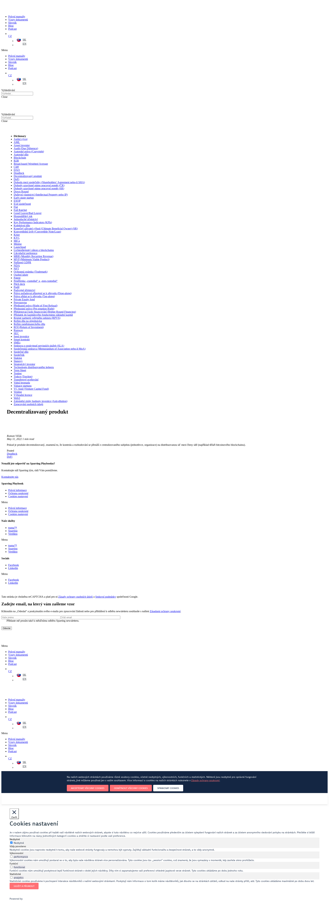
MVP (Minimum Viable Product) (31, 259)
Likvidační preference (25, 253)
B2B (16, 160)
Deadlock (19, 173)
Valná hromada (22, 382)
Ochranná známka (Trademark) (30, 271)
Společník (19, 354)
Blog (11, 25)
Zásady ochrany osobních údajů (75, 596)
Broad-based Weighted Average (31, 163)
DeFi (16, 179)
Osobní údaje (21, 274)
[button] (99, 50)
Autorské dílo (21, 154)
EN (24, 43)
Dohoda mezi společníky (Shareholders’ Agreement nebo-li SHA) (49, 182)
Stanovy (18, 361)
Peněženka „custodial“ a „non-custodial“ (36, 280)
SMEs (17, 342)
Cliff (16, 166)
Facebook (13, 565)
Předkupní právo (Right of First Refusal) (35, 305)
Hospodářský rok (23, 216)
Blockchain (20, 157)
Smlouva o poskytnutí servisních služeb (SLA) (39, 345)
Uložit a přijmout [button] (24, 886)
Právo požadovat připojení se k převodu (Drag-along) (42, 293)
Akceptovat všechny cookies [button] (87, 788)
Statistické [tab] (15, 874)
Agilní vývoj (20, 139)
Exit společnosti (22, 203)
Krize (17, 234)
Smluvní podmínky (105, 596)
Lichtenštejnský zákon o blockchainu (34, 250)
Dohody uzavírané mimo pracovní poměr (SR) (39, 188)
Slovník (12, 22)
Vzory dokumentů (18, 19)
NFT (16, 268)
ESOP (17, 200)
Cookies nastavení (18, 496)
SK (24, 39)
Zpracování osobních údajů (28, 404)
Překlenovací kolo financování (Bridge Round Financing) (45, 311)
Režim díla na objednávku (28, 321)
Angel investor (22, 145)
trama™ (12, 527)
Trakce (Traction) (23, 376)
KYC (17, 237)
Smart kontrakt (22, 339)
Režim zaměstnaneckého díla (29, 324)
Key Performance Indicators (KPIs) (33, 222)
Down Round (21, 191)
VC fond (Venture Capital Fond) (31, 388)
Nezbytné (19, 842)
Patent (17, 277)
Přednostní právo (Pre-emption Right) (34, 308)
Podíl (16, 287)
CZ (10, 36)
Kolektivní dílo (22, 225)
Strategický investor (24, 364)
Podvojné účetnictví (24, 290)
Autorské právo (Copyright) (29, 151)
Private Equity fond (24, 299)
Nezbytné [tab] (15, 839)
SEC (16, 333)
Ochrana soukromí (18, 493)
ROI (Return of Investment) (29, 327)
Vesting (18, 391)
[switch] (11, 856)
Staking (18, 358)
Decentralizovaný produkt (28, 176)
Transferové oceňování (26, 379)
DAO (17, 170)
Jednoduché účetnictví (26, 219)
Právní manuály (16, 16)
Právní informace (17, 490)
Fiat (16, 206)
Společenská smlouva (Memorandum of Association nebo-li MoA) (50, 348)
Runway (18, 330)
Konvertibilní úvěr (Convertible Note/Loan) (37, 231)
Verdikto (12, 533)
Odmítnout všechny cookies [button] (131, 788)
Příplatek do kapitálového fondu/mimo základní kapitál (43, 314)
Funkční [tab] (14, 863)
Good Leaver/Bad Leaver (27, 213)
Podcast (12, 28)
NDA (17, 265)
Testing (18, 373)
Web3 (17, 398)
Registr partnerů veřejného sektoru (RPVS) (37, 317)
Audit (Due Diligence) (26, 148)
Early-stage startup (24, 197)
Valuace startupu (23, 385)
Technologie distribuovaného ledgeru (34, 367)
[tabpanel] (164, 849)
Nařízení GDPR (22, 262)
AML (17, 142)
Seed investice (21, 336)
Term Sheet (20, 370)
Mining (18, 243)
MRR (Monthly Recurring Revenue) (33, 256)
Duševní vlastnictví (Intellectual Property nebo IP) (41, 194)
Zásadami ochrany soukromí (165, 611)
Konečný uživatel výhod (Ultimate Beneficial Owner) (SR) (46, 228)
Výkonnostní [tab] (16, 853)
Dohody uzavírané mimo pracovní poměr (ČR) (39, 185)
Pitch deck (19, 284)
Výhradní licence (23, 395)
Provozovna (20, 302)
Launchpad (20, 247)
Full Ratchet (20, 210)
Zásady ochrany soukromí (205, 780)
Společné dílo (21, 351)
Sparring (12, 530)
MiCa (17, 240)
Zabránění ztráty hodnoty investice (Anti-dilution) (40, 401)
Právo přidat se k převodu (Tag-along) (34, 296)
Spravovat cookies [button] (168, 788)
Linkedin (13, 568)
